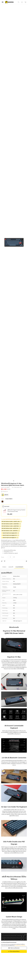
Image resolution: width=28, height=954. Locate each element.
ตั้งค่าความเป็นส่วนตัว (14, 948)
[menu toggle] (2, 2)
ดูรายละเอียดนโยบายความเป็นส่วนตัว (20, 945)
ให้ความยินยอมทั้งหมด (15, 951)
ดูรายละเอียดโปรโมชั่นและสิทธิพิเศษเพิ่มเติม (11, 519)
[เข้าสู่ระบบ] (22, 2)
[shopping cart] (25, 2)
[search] (18, 2)
